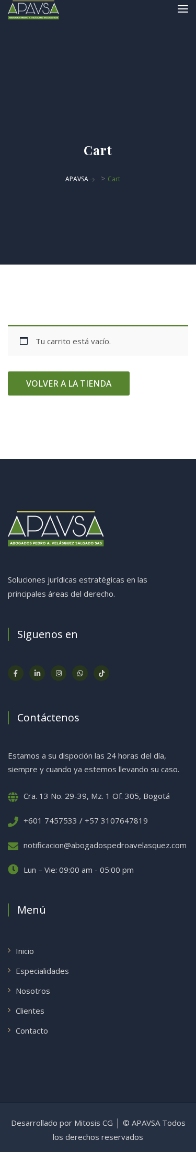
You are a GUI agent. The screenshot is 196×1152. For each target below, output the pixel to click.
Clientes (30, 1010)
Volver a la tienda (68, 383)
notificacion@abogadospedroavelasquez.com (105, 845)
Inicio (25, 951)
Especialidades (42, 971)
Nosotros (33, 990)
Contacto (32, 1030)
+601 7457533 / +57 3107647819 (86, 820)
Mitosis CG (93, 1122)
